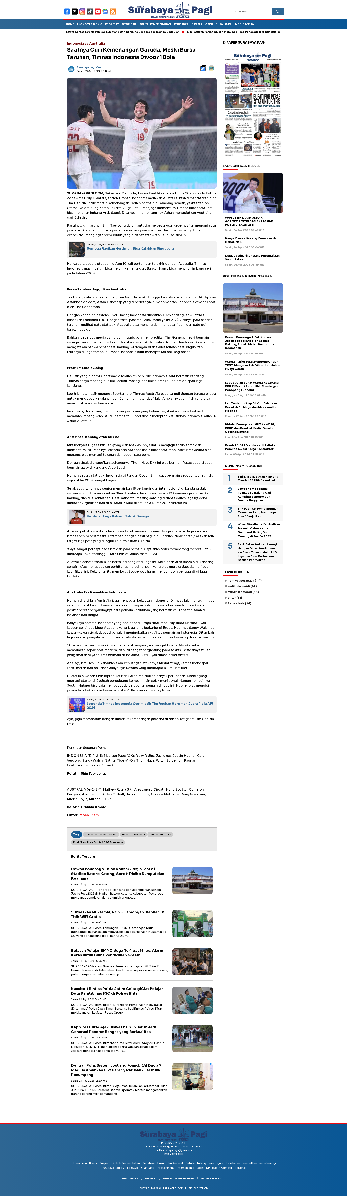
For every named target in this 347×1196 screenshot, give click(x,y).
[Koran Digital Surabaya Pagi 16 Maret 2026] (253, 103)
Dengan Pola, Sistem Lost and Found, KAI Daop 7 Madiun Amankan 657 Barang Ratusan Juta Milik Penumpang (116, 1070)
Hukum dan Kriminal (170, 1163)
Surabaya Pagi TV (113, 1168)
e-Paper (196, 24)
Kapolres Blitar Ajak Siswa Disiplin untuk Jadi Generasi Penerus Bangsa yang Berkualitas (113, 1029)
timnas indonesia (133, 834)
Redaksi (150, 1178)
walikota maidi (242, 586)
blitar (235, 598)
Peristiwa (181, 24)
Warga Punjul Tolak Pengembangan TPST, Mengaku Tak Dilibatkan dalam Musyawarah (252, 365)
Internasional (185, 1168)
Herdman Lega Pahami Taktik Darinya (118, 516)
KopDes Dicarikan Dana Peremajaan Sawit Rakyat (252, 257)
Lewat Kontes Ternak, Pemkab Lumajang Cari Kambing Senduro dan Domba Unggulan (88, 31)
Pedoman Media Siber (178, 1178)
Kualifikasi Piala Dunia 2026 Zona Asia (98, 842)
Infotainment (165, 1168)
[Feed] (113, 14)
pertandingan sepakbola (101, 834)
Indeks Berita (244, 24)
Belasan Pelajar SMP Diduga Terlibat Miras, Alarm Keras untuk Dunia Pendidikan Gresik (117, 952)
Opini (209, 24)
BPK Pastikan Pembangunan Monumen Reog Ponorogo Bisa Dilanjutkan (199, 31)
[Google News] (106, 14)
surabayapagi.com (89, 67)
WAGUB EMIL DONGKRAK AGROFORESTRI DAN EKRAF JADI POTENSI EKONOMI (249, 221)
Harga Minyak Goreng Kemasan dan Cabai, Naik (251, 240)
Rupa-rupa (223, 24)
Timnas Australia (160, 834)
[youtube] (98, 14)
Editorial (240, 1168)
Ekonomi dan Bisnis (84, 1163)
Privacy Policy (211, 1178)
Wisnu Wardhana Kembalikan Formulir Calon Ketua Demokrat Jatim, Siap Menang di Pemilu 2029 (259, 530)
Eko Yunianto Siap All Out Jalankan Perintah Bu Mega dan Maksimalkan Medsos (251, 407)
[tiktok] (91, 14)
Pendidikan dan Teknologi (259, 1163)
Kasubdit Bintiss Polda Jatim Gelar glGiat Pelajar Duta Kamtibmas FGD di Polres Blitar (117, 991)
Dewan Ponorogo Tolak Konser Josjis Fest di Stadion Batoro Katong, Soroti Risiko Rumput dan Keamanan (117, 874)
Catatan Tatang (195, 1163)
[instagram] (83, 14)
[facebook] (68, 14)
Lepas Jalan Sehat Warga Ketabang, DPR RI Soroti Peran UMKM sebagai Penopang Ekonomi (252, 386)
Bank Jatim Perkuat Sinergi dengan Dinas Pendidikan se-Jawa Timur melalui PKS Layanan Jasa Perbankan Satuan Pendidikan (257, 552)
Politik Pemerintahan (155, 24)
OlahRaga (147, 1168)
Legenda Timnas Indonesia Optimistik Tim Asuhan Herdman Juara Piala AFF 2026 (150, 706)
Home (70, 24)
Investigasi (216, 1163)
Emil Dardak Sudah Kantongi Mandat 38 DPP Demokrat (258, 478)
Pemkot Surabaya (245, 580)
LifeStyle (133, 1168)
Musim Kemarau (243, 592)
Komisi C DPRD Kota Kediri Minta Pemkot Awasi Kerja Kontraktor (250, 447)
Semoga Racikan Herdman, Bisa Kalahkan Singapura (130, 248)
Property (112, 24)
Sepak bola (239, 603)
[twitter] (75, 14)
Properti (104, 1163)
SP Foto (211, 1168)
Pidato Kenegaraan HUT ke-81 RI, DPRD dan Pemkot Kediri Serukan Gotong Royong (250, 428)
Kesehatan (233, 1163)
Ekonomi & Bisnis (89, 24)
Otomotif (129, 24)
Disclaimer (130, 1178)
